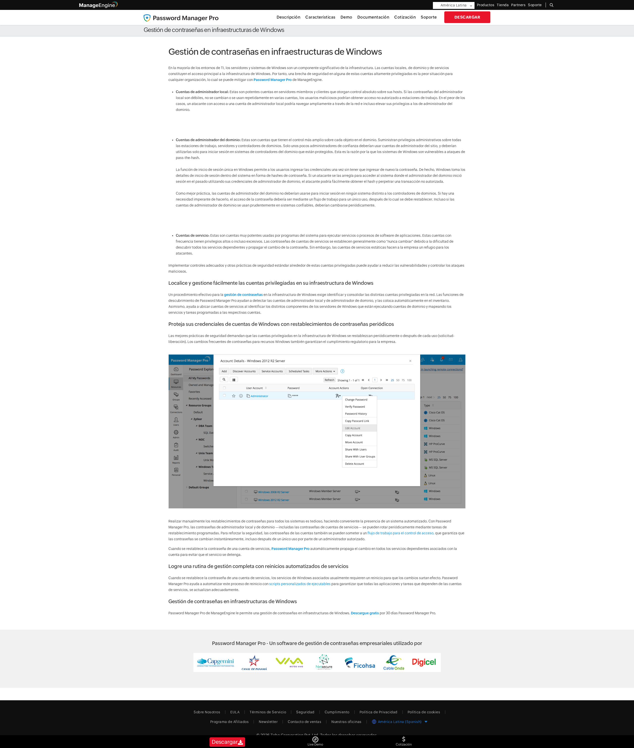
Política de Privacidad (378, 712)
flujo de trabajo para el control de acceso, (401, 533)
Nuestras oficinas (346, 721)
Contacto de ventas (304, 721)
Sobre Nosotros (207, 712)
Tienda (503, 5)
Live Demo (315, 744)
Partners (518, 5)
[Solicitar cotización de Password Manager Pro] (403, 738)
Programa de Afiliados (229, 721)
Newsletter (268, 721)
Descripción (289, 17)
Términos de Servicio (268, 712)
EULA (234, 712)
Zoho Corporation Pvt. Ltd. (294, 735)
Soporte (429, 17)
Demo (346, 17)
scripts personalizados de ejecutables (300, 584)
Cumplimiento (337, 712)
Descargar (467, 17)
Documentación (373, 17)
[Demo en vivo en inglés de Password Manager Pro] (315, 738)
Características (320, 17)
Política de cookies (424, 712)
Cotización (405, 17)
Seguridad (305, 712)
